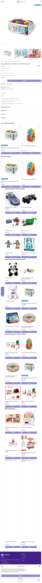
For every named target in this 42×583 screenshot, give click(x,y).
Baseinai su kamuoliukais (16, 61)
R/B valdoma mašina (9, 230)
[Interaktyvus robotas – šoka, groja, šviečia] (29, 244)
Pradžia (2, 61)
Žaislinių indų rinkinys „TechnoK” (11, 541)
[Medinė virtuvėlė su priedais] (29, 418)
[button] (39, 566)
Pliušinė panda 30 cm (9, 277)
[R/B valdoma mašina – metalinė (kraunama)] (13, 198)
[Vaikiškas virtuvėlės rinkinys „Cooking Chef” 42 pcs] (29, 500)
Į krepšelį (24, 80)
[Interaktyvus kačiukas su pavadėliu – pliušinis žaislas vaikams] (29, 269)
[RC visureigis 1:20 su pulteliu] (29, 198)
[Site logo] (21, 1)
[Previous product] (38, 61)
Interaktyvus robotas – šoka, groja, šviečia (28, 252)
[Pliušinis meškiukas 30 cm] (13, 292)
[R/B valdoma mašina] (13, 222)
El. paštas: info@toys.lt (5, 563)
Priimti (20, 575)
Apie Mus (23, 558)
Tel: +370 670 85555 (4, 562)
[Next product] (40, 61)
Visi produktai (24, 556)
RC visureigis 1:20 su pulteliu (26, 207)
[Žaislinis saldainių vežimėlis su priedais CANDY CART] (29, 442)
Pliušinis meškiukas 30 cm (10, 301)
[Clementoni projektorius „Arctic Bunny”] (13, 318)
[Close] (2, 287)
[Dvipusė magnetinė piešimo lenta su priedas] (29, 392)
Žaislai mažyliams (8, 61)
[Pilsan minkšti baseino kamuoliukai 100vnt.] (31, 135)
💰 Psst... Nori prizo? (2, 292)
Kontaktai (23, 560)
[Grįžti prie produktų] (39, 61)
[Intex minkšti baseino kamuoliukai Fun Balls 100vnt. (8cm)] (11, 135)
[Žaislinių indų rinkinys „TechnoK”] (13, 500)
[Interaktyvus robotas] (13, 244)
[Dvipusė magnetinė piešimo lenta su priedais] (13, 344)
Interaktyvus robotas (8, 252)
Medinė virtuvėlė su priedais (26, 427)
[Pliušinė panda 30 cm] (13, 269)
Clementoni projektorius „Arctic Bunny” (12, 326)
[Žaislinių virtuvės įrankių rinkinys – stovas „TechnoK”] (13, 442)
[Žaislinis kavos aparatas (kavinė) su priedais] (13, 418)
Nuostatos (20, 578)
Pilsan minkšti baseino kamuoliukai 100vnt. (29, 145)
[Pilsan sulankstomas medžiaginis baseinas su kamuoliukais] (29, 318)
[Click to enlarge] (3, 44)
